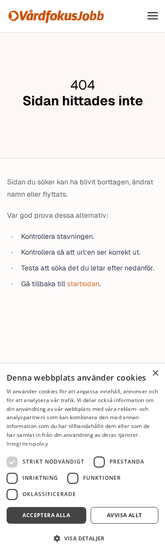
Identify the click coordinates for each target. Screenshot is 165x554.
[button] (82, 538)
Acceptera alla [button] (46, 515)
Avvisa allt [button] (124, 515)
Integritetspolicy (27, 443)
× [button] (155, 373)
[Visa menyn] (152, 16)
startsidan (83, 283)
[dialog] (82, 459)
